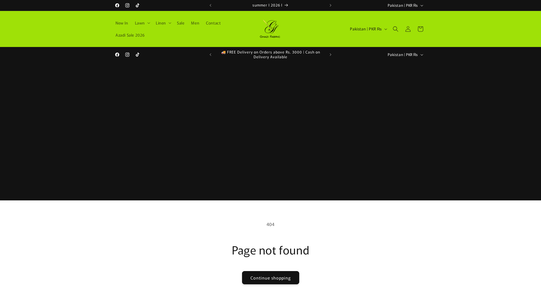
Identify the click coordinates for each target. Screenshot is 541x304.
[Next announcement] (330, 5)
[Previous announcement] (210, 5)
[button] (142, 23)
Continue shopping (270, 278)
